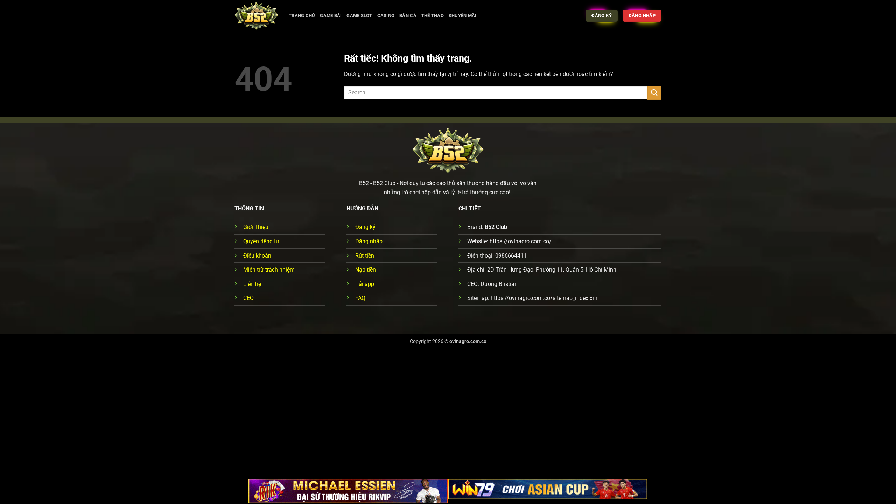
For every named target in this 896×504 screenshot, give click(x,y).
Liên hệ (252, 284)
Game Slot (359, 15)
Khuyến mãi (463, 15)
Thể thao (432, 15)
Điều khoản (257, 255)
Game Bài (331, 15)
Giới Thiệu (255, 227)
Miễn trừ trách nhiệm (269, 269)
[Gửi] (655, 92)
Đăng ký (365, 227)
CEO (248, 298)
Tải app (364, 284)
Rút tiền (364, 255)
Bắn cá (407, 15)
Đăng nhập (369, 241)
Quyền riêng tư (261, 241)
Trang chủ (302, 15)
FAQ (360, 298)
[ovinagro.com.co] (256, 16)
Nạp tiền (365, 269)
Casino (386, 15)
